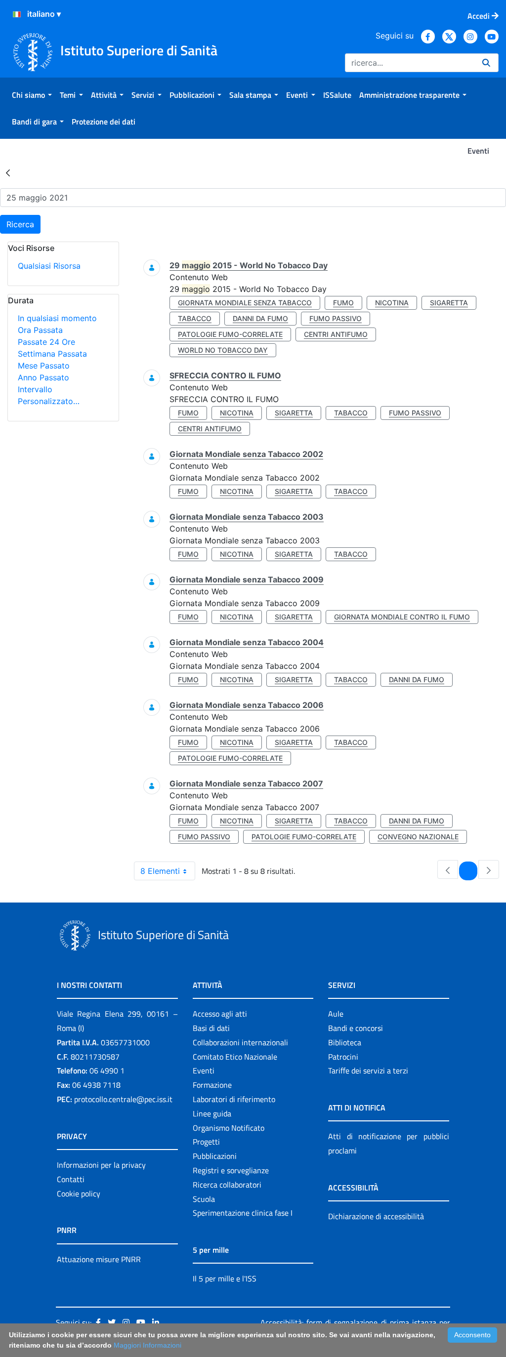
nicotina (392, 302)
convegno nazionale (418, 836)
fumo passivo (335, 318)
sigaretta (449, 302)
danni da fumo (260, 318)
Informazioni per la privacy (101, 1165)
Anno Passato (43, 377)
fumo (343, 302)
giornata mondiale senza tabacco (245, 302)
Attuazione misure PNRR (99, 1259)
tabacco (194, 318)
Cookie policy (78, 1193)
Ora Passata (40, 330)
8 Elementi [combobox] (160, 871)
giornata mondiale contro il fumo (402, 617)
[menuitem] (32, 95)
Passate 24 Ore (46, 342)
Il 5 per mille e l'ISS (224, 1278)
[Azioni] (16, 14)
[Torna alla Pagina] (8, 172)
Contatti (70, 1179)
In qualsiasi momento (57, 318)
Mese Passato (44, 365)
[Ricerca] (486, 63)
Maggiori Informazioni (147, 1345)
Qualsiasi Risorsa (49, 266)
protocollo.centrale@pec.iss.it (123, 1099)
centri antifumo (336, 334)
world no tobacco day (223, 350)
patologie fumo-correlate (230, 334)
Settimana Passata (52, 354)
